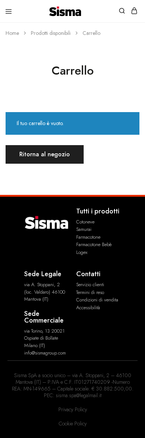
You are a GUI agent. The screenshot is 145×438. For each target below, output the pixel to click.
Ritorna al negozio (44, 154)
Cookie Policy (73, 423)
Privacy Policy (72, 409)
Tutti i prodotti (97, 211)
